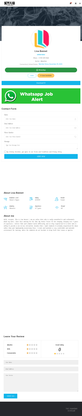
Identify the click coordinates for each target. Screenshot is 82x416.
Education (9, 345)
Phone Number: (9, 132)
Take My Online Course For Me (45, 221)
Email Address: (8, 124)
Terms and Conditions (41, 152)
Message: (7, 141)
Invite (32, 75)
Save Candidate (47, 75)
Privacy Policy (57, 152)
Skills (8, 349)
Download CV (41, 83)
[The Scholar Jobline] (21, 3)
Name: (6, 115)
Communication (11, 353)
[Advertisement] (41, 175)
